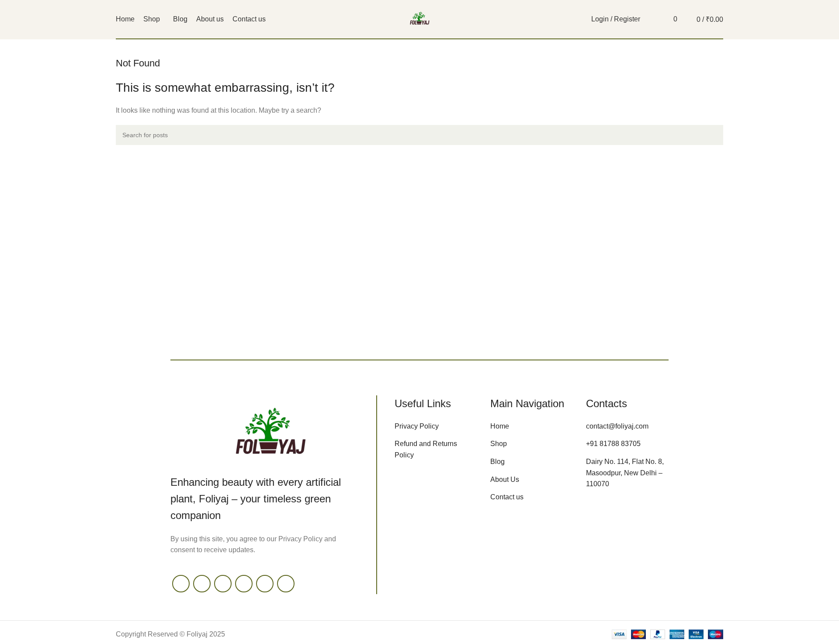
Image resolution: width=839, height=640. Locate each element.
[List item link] (436, 426)
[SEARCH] (713, 135)
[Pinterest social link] (265, 583)
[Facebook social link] (181, 583)
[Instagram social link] (223, 583)
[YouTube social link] (244, 583)
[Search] (652, 19)
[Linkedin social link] (286, 583)
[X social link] (202, 583)
